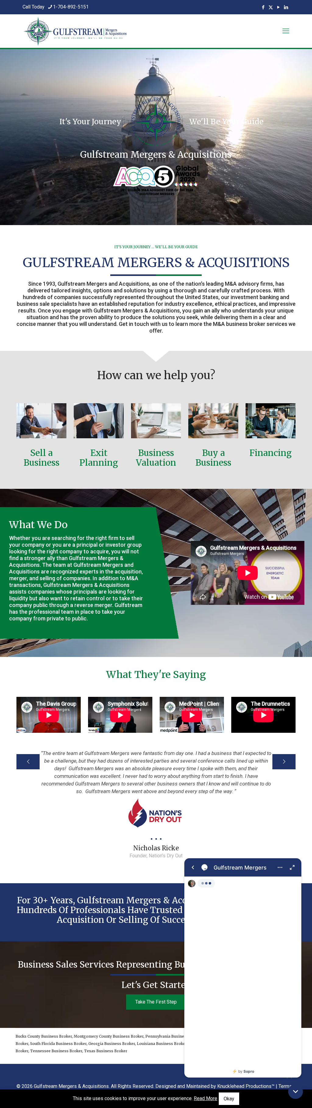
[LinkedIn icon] (286, 7)
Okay (229, 1099)
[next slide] (284, 761)
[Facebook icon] (263, 7)
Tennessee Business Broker (56, 1051)
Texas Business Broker (105, 1051)
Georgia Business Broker (111, 1043)
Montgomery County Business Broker (109, 1036)
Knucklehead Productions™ (246, 1086)
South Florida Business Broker (58, 1043)
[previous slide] (28, 761)
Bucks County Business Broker (44, 1036)
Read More (205, 1098)
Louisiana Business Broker (162, 1043)
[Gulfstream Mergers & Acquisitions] (75, 31)
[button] (295, 1091)
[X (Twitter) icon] (270, 7)
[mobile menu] (286, 31)
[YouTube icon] (278, 7)
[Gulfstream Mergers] (242, 968)
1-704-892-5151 (71, 7)
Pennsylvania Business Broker (173, 1036)
